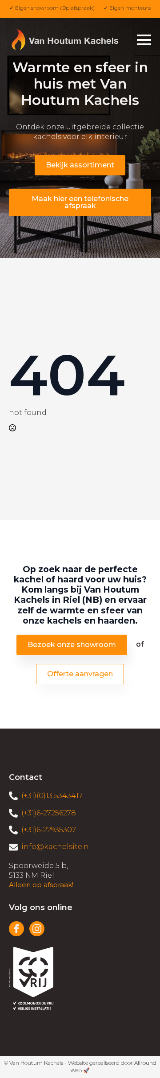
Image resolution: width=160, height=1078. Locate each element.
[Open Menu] (144, 40)
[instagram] (36, 928)
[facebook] (16, 928)
